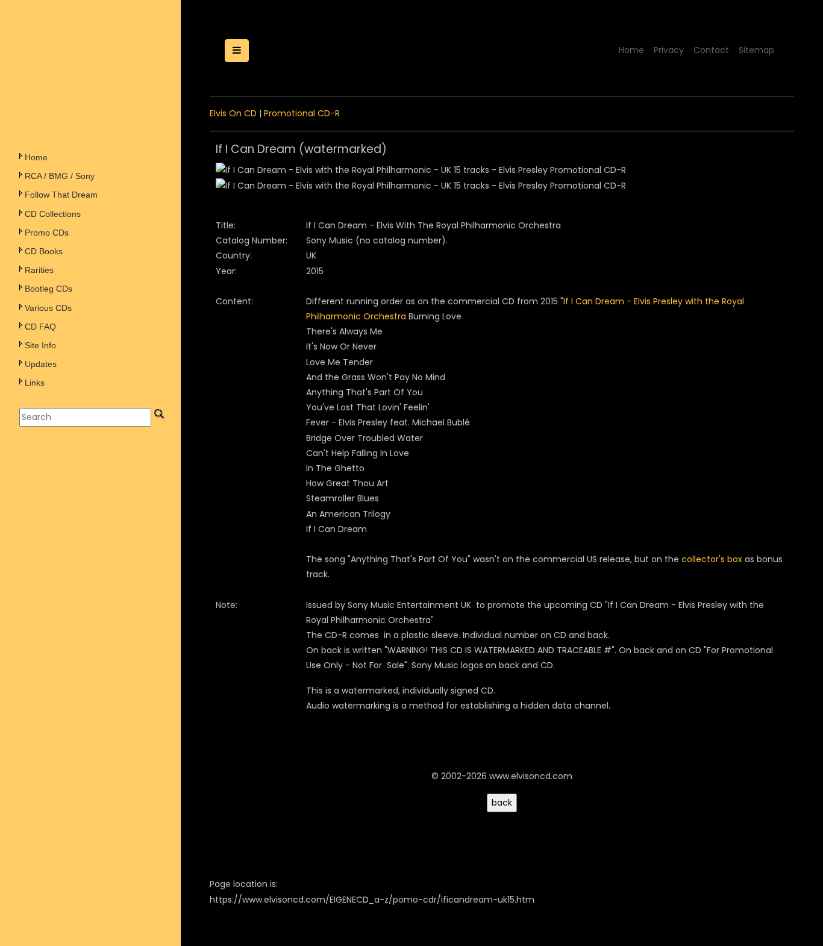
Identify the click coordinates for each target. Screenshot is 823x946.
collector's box (711, 559)
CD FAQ (40, 326)
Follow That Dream (61, 194)
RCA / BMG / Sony (60, 176)
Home (36, 157)
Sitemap (756, 50)
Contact (711, 50)
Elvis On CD (233, 113)
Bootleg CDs (48, 288)
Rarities (39, 270)
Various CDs (48, 308)
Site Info (40, 345)
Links (35, 382)
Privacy (669, 50)
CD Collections (53, 214)
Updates (41, 364)
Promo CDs (47, 232)
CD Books (44, 251)
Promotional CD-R (302, 113)
